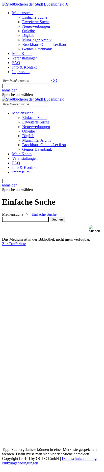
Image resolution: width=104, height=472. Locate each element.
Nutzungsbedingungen (20, 463)
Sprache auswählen (17, 94)
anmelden (9, 90)
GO (54, 80)
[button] (95, 229)
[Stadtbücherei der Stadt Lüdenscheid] (33, 4)
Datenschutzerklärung (79, 458)
